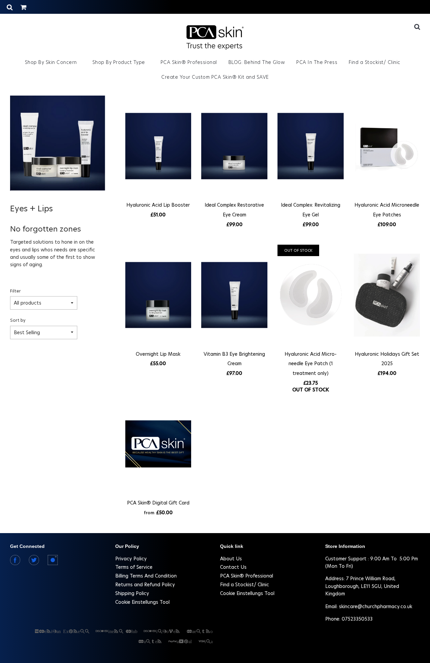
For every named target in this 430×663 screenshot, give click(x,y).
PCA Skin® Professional (189, 62)
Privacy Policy (131, 558)
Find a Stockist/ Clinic (374, 62)
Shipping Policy (132, 593)
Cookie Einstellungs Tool (142, 602)
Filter (15, 291)
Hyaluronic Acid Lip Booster (158, 205)
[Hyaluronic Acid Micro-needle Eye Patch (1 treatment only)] (310, 295)
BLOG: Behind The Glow (256, 62)
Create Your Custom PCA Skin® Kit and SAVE (215, 77)
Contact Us (233, 567)
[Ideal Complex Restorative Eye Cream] (234, 146)
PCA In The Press (316, 62)
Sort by (18, 320)
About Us (231, 558)
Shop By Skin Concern (52, 62)
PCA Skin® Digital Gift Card (158, 502)
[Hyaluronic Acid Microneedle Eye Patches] (387, 146)
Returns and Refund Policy (145, 584)
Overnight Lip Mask (158, 354)
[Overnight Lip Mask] (158, 295)
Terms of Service (134, 567)
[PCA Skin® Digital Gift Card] (158, 443)
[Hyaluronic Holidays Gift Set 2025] (387, 295)
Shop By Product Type (119, 62)
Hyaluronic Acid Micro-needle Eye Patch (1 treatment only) (311, 364)
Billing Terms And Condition (146, 575)
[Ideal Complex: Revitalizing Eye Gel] (310, 146)
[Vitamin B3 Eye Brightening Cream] (234, 295)
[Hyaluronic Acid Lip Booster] (158, 146)
